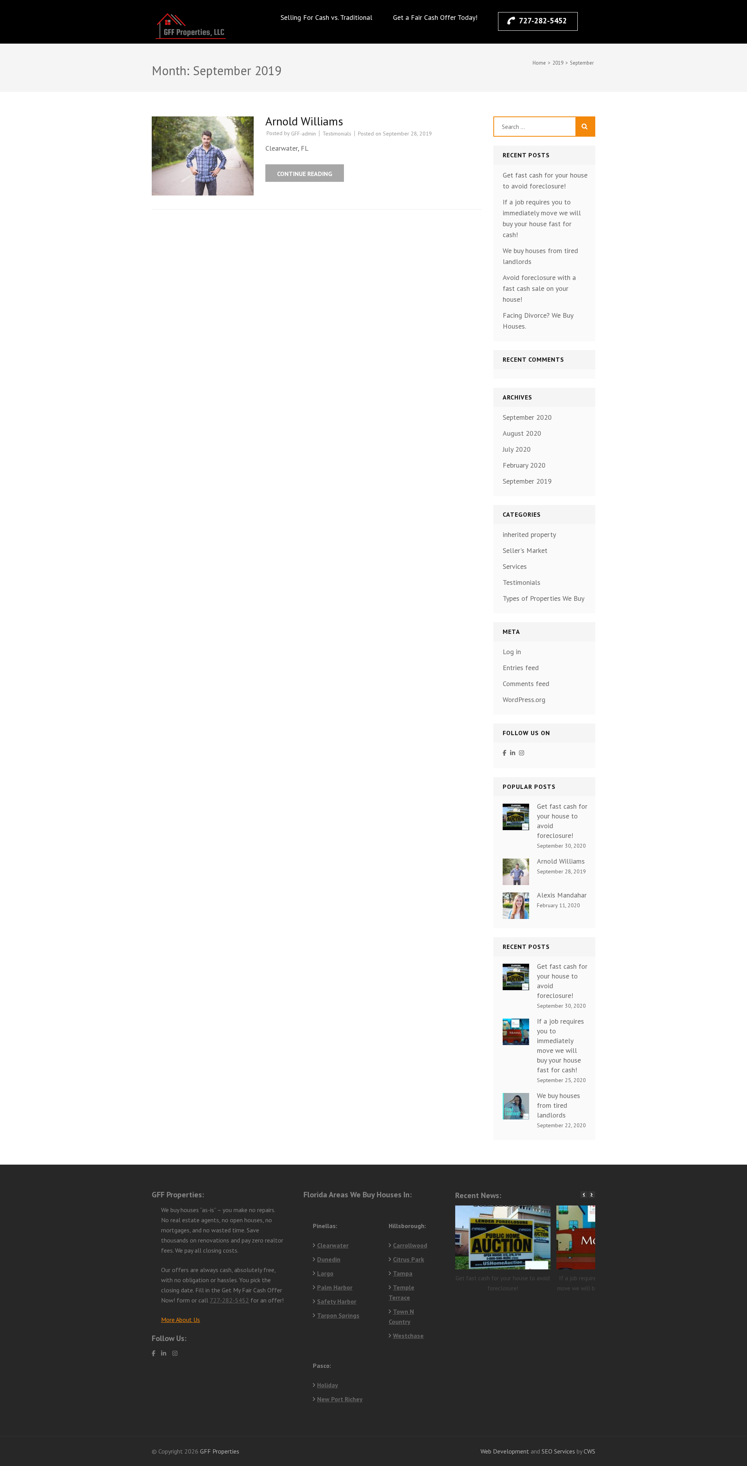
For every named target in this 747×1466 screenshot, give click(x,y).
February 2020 (524, 465)
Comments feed (526, 683)
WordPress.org (524, 699)
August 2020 (522, 433)
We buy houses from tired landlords (558, 1105)
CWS (589, 1451)
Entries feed (521, 667)
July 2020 (517, 449)
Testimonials (337, 133)
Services (515, 566)
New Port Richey (340, 1399)
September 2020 (527, 417)
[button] (591, 1194)
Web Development (504, 1451)
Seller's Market (525, 550)
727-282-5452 (543, 21)
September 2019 (527, 481)
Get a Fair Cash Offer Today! (435, 17)
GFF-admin (303, 133)
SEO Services (558, 1451)
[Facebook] (504, 753)
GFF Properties (219, 1451)
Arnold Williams (304, 120)
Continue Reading (304, 174)
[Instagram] (521, 753)
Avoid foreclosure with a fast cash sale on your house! (539, 288)
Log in (512, 651)
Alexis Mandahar (562, 895)
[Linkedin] (512, 753)
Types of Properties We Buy (543, 598)
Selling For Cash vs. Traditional (326, 17)
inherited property (529, 534)
